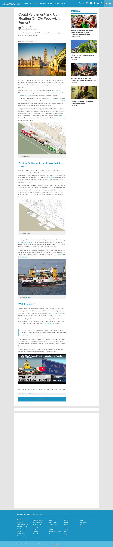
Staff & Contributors (23, 529)
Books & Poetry (37, 524)
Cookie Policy (21, 533)
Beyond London (60, 3)
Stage (66, 534)
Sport (65, 531)
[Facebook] (83, 3)
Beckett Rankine (26, 242)
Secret (66, 529)
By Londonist (74, 59)
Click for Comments (42, 399)
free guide (41, 389)
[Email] (97, 3)
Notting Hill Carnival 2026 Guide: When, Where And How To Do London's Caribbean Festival (82, 32)
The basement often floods (26, 95)
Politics (66, 524)
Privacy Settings (21, 536)
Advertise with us (22, 526)
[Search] (101, 3)
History (50, 3)
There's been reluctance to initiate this (54, 101)
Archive (19, 531)
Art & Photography (38, 520)
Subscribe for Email (22, 524)
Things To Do (28, 3)
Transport (43, 3)
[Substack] (94, 3)
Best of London (37, 522)
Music (50, 534)
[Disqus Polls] (56, 437)
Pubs (35, 3)
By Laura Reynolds (75, 36)
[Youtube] (90, 3)
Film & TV (35, 534)
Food (50, 520)
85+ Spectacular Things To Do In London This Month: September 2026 (83, 79)
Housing (51, 529)
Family (35, 529)
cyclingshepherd (27, 297)
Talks (81, 520)
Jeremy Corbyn (53, 313)
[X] (80, 3)
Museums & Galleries (55, 531)
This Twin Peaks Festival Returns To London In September (83, 102)
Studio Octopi (51, 177)
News (66, 520)
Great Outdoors (53, 524)
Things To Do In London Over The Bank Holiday (82, 56)
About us (19, 520)
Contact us (20, 522)
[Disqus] (56, 482)
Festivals (35, 531)
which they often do (57, 93)
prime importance (57, 118)
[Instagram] (87, 3)
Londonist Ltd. (57, 544)
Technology (83, 522)
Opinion (66, 522)
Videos (82, 527)
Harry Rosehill (28, 27)
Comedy (35, 527)
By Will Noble (74, 105)
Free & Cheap (52, 522)
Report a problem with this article (27, 393)
